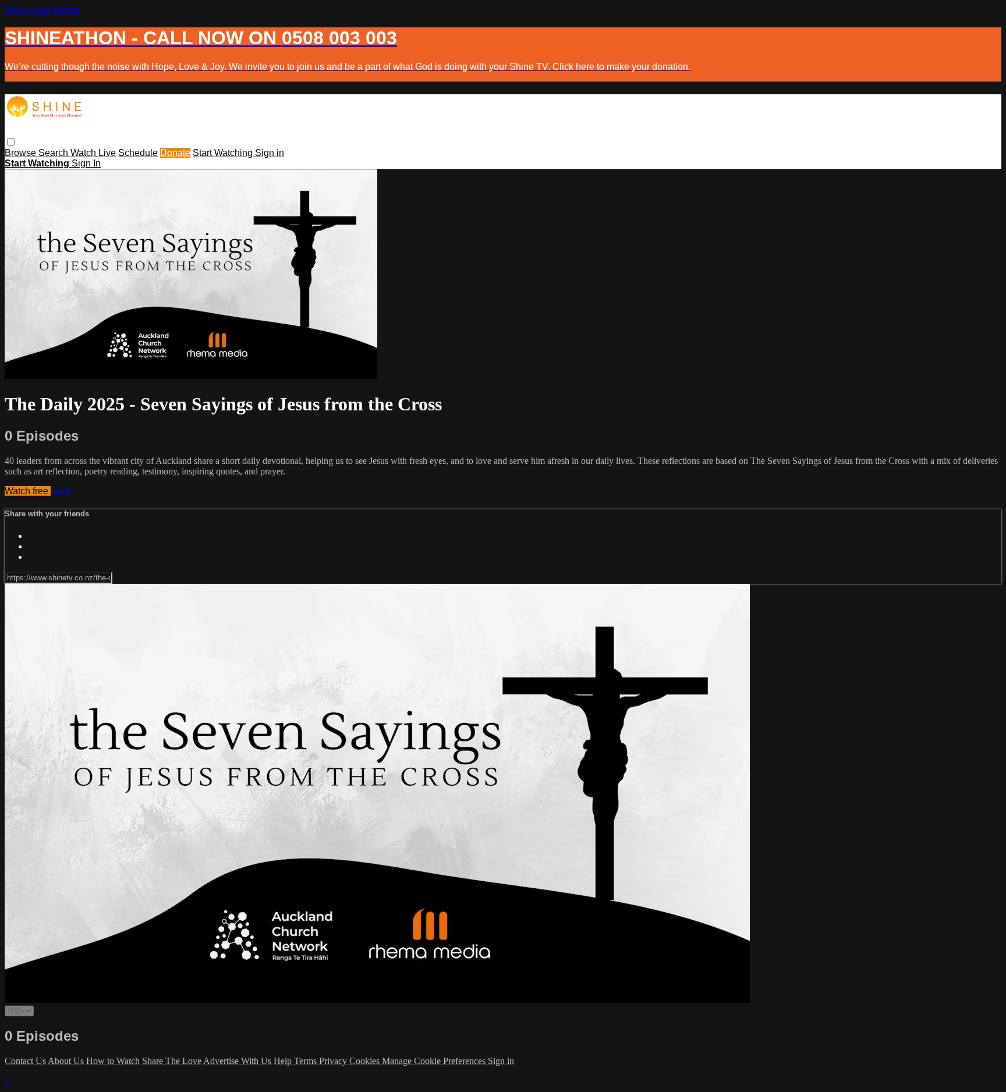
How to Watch (113, 1061)
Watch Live (93, 153)
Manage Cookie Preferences (435, 1061)
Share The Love (171, 1061)
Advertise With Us (237, 1061)
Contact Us (25, 1061)
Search (54, 153)
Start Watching (224, 153)
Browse (21, 153)
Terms (306, 1061)
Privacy (334, 1061)
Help (284, 1061)
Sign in (269, 153)
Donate (175, 153)
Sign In (86, 163)
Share (61, 491)
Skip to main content (42, 10)
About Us (66, 1061)
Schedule (138, 153)
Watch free (28, 491)
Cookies (365, 1061)
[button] (11, 142)
